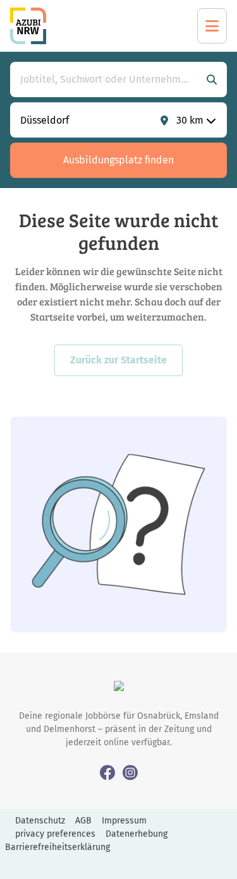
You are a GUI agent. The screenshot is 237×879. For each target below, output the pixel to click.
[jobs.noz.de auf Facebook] (107, 772)
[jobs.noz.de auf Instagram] (130, 772)
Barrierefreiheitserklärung (57, 847)
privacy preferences (55, 834)
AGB (83, 820)
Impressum (124, 820)
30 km (190, 120)
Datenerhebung (136, 834)
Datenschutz (40, 820)
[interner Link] (28, 26)
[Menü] (212, 26)
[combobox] (105, 79)
